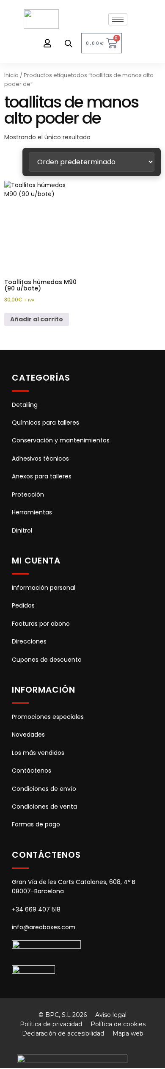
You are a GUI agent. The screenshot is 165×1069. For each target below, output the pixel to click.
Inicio (11, 75)
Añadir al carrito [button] (36, 319)
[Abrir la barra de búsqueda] (68, 43)
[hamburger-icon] (117, 19)
